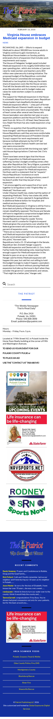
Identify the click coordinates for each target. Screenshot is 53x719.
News (5, 42)
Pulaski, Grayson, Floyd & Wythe (26, 656)
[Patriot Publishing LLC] (20, 20)
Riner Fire (26, 682)
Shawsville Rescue (26, 689)
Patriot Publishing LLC (24, 702)
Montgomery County (26, 669)
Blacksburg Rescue (26, 676)
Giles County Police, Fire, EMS (26, 663)
